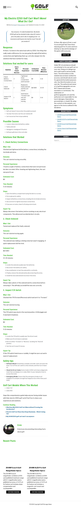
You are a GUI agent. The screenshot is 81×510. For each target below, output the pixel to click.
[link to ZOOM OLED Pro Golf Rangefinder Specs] (37, 454)
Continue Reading (13, 492)
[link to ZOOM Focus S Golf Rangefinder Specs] (13, 454)
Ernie (14, 25)
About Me (66, 55)
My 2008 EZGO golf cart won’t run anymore (20, 416)
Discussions (21, 25)
